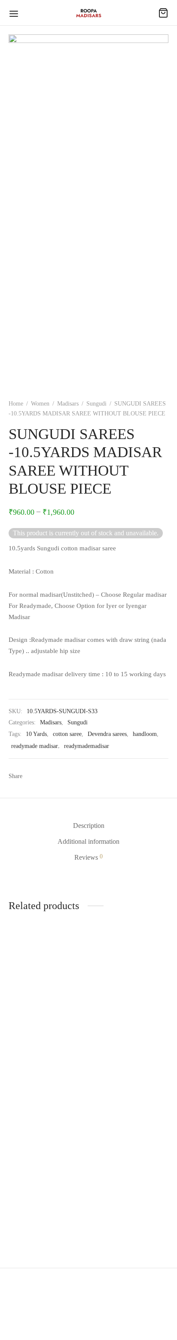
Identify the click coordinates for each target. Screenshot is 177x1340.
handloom (145, 733)
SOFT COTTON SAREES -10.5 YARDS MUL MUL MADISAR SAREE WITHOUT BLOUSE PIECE (125, 1057)
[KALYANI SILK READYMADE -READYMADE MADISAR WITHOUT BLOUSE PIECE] (47, 991)
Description (88, 825)
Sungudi (96, 403)
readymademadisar (86, 745)
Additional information (88, 841)
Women (40, 403)
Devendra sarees (107, 733)
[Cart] (163, 13)
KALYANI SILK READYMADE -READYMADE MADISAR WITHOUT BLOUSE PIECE (42, 1057)
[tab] (88, 825)
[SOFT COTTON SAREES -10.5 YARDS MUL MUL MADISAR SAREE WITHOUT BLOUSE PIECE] (130, 991)
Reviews (88, 857)
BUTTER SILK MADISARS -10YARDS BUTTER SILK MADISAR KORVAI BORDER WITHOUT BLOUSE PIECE (39, 1216)
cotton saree (67, 733)
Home (16, 403)
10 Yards (36, 733)
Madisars (68, 403)
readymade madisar (34, 745)
